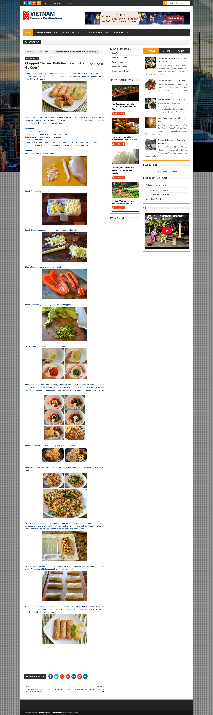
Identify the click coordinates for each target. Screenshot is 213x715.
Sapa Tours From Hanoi (155, 199)
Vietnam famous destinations (157, 195)
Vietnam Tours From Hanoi (156, 185)
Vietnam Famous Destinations (50, 712)
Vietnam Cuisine (69, 32)
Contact (70, 3)
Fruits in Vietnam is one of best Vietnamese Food (123, 202)
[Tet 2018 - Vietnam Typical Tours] (137, 25)
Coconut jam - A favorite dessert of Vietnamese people (123, 170)
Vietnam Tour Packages (46, 32)
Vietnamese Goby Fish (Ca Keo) (172, 80)
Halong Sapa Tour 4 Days (167, 171)
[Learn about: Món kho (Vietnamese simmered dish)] (125, 121)
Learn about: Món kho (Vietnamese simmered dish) (125, 138)
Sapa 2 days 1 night (119, 66)
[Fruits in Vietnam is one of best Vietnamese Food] (125, 185)
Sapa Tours (116, 53)
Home (46, 3)
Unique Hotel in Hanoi (120, 71)
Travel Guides (119, 32)
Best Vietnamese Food (121, 80)
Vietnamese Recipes (43, 52)
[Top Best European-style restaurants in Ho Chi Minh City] (125, 88)
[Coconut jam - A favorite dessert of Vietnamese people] (125, 152)
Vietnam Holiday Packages (157, 190)
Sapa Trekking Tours (120, 58)
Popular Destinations (94, 32)
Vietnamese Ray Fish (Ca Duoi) (171, 99)
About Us (57, 3)
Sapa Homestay (118, 62)
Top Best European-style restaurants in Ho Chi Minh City (124, 106)
